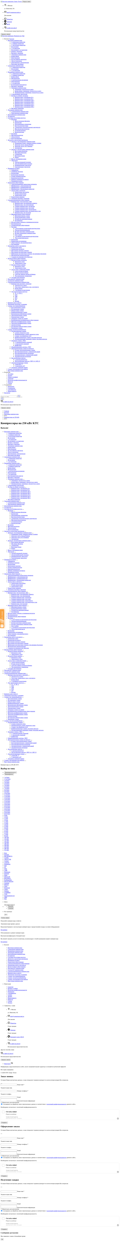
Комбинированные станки (19, 312)
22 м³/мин (7, 807)
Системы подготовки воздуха (17, 118)
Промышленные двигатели (23, 165)
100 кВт (6, 837)
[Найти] (18, 396)
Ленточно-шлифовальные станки (21, 323)
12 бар (6, 818)
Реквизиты (11, 386)
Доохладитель (15, 137)
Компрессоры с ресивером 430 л (24, 105)
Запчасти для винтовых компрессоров (22, 149)
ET (5, 867)
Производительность (10, 772)
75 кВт (6, 834)
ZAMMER (7, 892)
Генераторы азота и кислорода (17, 246)
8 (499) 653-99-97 (12, 28)
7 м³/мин (6, 788)
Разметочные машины (18, 197)
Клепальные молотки (17, 174)
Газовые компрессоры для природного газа (28, 211)
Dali (5, 865)
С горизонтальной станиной (23, 342)
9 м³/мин (6, 791)
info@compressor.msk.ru (14, 12)
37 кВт (6, 829)
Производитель (9, 774)
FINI (5, 869)
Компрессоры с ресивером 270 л (24, 103)
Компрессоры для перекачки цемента (26, 203)
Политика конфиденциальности (17, 380)
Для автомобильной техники (23, 163)
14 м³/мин (7, 799)
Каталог (11, 39)
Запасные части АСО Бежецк (23, 146)
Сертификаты (12, 389)
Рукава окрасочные (20, 193)
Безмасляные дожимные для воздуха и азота (28, 91)
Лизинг (10, 996)
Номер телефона (22, 1091)
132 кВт (6, 840)
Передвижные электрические (20, 62)
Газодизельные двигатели (22, 167)
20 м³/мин (7, 806)
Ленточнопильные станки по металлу (22, 348)
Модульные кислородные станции (21, 252)
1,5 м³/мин (7, 779)
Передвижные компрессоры (19, 113)
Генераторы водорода (17, 249)
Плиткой (10, 906)
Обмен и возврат (13, 377)
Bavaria (17, 301)
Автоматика (18, 148)
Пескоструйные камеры (18, 265)
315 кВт (6, 850)
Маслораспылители (17, 135)
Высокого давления (17, 53)
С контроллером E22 (21, 359)
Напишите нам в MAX (17, 1037)
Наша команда (12, 391)
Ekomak (6, 854)
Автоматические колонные (23, 356)
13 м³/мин (7, 798)
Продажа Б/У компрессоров (16, 279)
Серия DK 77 (19, 364)
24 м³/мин (7, 809)
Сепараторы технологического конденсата (27, 127)
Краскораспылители (17, 178)
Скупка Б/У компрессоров (15, 280)
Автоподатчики (16, 325)
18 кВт (6, 825)
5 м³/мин (6, 785)
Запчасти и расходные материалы (18, 140)
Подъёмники (18, 220)
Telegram (9, 21)
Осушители (11, 116)
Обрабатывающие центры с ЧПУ (21, 347)
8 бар (5, 815)
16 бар (6, 820)
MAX (8, 24)
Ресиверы (14, 133)
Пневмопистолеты (16, 181)
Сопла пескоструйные (21, 271)
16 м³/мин (7, 802)
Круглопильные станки (18, 307)
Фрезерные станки (16, 328)
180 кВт (6, 843)
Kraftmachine (8, 880)
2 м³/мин (6, 780)
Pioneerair (7, 888)
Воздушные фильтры (21, 151)
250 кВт (6, 847)
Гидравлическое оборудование (20, 225)
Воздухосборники (16, 138)
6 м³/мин (6, 787)
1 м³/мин (6, 777)
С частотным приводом (18, 45)
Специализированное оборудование (18, 200)
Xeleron (6, 891)
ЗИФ (5, 897)
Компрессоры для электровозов (24, 205)
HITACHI (7, 876)
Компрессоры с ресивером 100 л (24, 100)
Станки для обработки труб (23, 336)
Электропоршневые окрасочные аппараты (24, 184)
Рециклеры (14, 239)
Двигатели (14, 160)
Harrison (6, 873)
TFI (16, 299)
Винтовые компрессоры (15, 40)
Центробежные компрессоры (16, 114)
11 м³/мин (7, 794)
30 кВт (6, 828)
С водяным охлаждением (22, 290)
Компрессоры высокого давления (21, 284)
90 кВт (6, 836)
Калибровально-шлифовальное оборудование (25, 320)
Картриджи (18, 122)
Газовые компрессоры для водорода (25, 209)
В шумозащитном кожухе (19, 84)
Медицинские (15, 78)
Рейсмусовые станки (17, 310)
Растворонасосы (16, 223)
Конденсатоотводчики (21, 125)
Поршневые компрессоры (15, 72)
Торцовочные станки (17, 317)
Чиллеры (14, 227)
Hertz (5, 875)
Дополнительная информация (26, 1101)
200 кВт (6, 845)
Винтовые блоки (20, 156)
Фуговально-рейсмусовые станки (21, 326)
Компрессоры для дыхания (23, 212)
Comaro (6, 861)
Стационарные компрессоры (19, 111)
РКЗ (5, 899)
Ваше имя (20, 1084)
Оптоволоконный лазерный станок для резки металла (31, 339)
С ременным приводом (18, 42)
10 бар (6, 817)
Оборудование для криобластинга (21, 242)
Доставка (10, 374)
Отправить (4, 1122)
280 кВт (6, 848)
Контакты (7, 393)
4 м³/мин (6, 783)
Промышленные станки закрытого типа (27, 334)
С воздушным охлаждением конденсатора (27, 228)
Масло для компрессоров (18, 159)
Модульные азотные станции (20, 250)
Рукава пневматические (18, 176)
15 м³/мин (7, 801)
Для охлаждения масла (21, 238)
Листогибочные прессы (18, 358)
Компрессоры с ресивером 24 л (24, 97)
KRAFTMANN (8, 881)
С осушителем (15, 48)
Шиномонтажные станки (22, 216)
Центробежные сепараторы (23, 124)
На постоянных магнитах (19, 59)
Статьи (10, 383)
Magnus (6, 884)
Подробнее (4, 930)
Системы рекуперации (18, 277)
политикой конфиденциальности (56, 1104)
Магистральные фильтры (22, 121)
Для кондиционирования (22, 230)
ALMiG (6, 858)
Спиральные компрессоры (16, 65)
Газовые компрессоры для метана (25, 206)
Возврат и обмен (13, 988)
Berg (5, 853)
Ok (2, 1239)
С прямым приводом (17, 43)
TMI (16, 296)
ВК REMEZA (8, 856)
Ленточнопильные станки (19, 315)
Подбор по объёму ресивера (19, 95)
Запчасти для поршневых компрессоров (23, 141)
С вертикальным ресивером (19, 80)
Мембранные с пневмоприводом (21, 187)
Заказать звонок (5, 34)
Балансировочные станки (22, 217)
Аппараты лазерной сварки (19, 367)
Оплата (10, 375)
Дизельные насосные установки (17, 304)
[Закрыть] (1, 1083)
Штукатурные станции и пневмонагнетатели (24, 222)
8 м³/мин (6, 790)
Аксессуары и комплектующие (20, 269)
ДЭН (5, 894)
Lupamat (6, 883)
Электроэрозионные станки (19, 363)
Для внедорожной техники (23, 162)
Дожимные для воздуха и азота (24, 89)
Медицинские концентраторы (20, 255)
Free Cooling (18, 235)
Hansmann (7, 872)
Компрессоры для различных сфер (21, 201)
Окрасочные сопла (20, 195)
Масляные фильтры (20, 152)
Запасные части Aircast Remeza (24, 144)
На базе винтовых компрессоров (24, 231)
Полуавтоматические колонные (24, 353)
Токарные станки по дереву (19, 318)
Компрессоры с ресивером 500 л (24, 107)
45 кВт (6, 831)
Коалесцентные (19, 132)
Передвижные (15, 58)
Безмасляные (15, 56)
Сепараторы (18, 154)
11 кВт (6, 821)
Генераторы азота (16, 247)
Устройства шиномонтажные (23, 219)
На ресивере (15, 46)
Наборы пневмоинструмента (20, 179)
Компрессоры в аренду (14, 302)
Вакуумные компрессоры (15, 370)
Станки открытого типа (22, 332)
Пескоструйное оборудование (17, 258)
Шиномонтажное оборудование (20, 214)
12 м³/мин (7, 796)
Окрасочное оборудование (16, 182)
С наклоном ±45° (20, 366)
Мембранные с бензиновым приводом (22, 189)
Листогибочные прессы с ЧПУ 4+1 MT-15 (27, 361)
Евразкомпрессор (9, 895)
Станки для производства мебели (18, 369)
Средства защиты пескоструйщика (25, 274)
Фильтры (14, 119)
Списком (10, 908)
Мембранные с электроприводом (21, 186)
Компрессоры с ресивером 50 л (24, 99)
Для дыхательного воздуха (19, 291)
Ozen (5, 886)
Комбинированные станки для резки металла (28, 337)
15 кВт (6, 823)
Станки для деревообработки (16, 306)
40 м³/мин (7, 813)
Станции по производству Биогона (21, 257)
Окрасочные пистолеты (22, 192)
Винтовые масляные (17, 64)
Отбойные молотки (17, 171)
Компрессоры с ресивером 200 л (24, 102)
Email (19, 1097)
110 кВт (6, 839)
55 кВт (6, 832)
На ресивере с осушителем (19, 50)
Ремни (17, 157)
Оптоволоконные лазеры (18, 331)
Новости (10, 381)
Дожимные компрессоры (18, 54)
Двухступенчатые (16, 61)
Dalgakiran (7, 864)
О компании (11, 388)
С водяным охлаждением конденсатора (26, 236)
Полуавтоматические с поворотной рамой (27, 351)
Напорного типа (20, 261)
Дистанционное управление (23, 276)
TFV (16, 298)
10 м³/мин (7, 793)
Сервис (10, 995)
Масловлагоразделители (22, 129)
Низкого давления (16, 51)
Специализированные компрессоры (18, 282)
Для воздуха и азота (21, 285)
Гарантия (10, 378)
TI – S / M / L (18, 293)
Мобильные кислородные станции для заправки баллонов (28, 253)
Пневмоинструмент (14, 168)
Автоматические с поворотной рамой (26, 355)
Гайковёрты (14, 170)
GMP (5, 870)
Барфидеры (18, 345)
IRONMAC (7, 878)
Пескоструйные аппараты (19, 260)
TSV (16, 295)
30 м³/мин (7, 812)
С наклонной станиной (22, 344)
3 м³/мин (6, 782)
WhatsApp (10, 19)
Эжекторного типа (20, 263)
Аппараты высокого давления (20, 198)
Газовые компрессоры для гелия (24, 208)
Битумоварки (15, 244)
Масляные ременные (17, 108)
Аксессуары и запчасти (18, 190)
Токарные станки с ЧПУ (18, 340)
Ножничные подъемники (18, 241)
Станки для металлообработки (17, 329)
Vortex (6, 889)
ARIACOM (7, 859)
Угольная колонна (20, 130)
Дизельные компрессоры (15, 110)
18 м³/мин (7, 804)
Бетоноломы (15, 173)
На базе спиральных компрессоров (25, 233)
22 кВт (6, 826)
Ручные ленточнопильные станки (25, 350)
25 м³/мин (7, 810)
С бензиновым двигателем (19, 94)
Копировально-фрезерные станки (21, 314)
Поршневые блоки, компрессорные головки (28, 143)
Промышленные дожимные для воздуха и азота (29, 92)
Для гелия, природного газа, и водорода (27, 287)
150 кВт (6, 842)
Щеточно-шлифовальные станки (21, 321)
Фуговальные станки (17, 309)
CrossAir (6, 862)
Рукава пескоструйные (21, 272)
